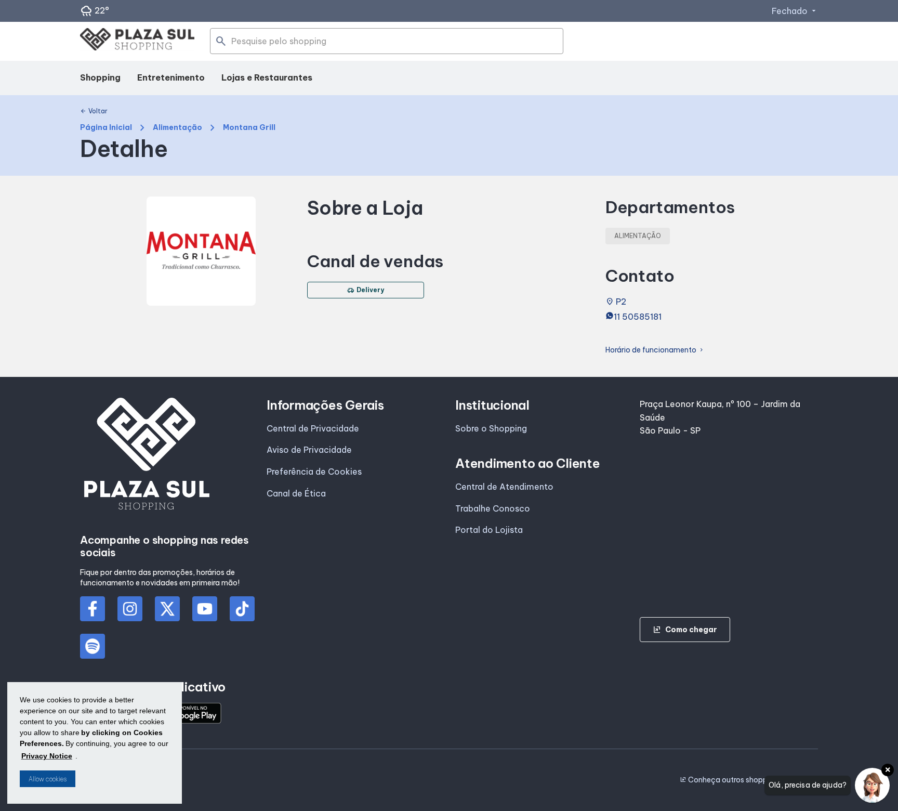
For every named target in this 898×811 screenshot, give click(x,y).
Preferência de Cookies (314, 471)
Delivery (365, 290)
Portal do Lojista (489, 530)
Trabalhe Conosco (492, 508)
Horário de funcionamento (655, 350)
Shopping (100, 77)
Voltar (94, 111)
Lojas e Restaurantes (266, 77)
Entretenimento (171, 77)
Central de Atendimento (504, 486)
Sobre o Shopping (491, 428)
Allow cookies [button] (48, 779)
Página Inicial (106, 127)
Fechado (795, 11)
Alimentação (177, 127)
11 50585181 (638, 316)
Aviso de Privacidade (309, 449)
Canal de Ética (296, 493)
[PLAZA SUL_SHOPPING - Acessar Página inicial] (137, 41)
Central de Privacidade (313, 428)
